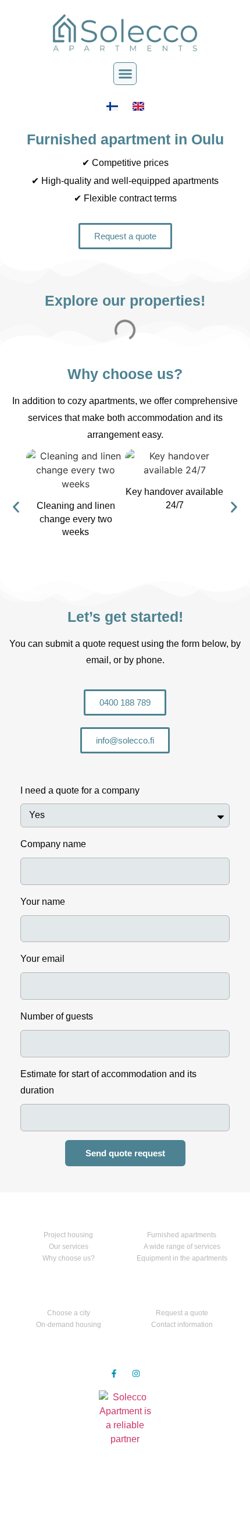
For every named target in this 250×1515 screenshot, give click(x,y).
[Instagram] (136, 1373)
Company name (53, 844)
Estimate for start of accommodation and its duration (108, 1082)
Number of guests (56, 1016)
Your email (42, 959)
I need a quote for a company (80, 790)
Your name (42, 902)
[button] (125, 74)
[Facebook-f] (114, 1373)
